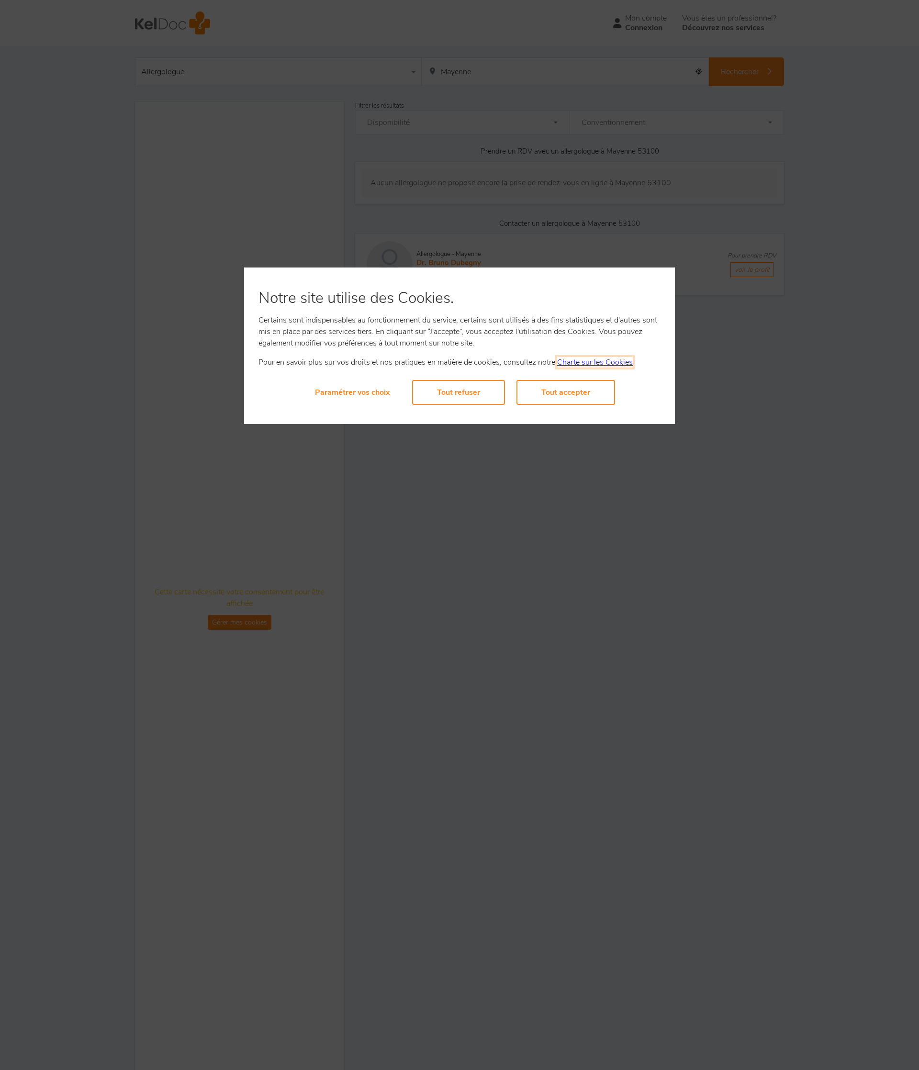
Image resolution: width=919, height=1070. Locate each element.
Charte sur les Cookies (595, 362)
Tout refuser (458, 392)
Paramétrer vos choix (352, 392)
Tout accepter (565, 392)
